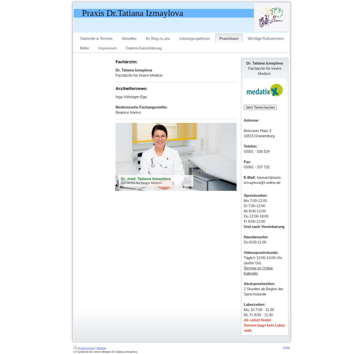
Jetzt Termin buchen (260, 107)
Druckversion (86, 348)
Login (286, 347)
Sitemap (101, 348)
